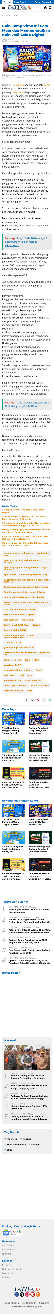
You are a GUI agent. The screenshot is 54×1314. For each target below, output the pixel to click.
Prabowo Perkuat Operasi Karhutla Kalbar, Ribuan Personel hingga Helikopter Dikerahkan (29, 1097)
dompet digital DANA (15, 630)
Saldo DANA (25, 675)
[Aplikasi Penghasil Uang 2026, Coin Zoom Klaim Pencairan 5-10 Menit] (40, 718)
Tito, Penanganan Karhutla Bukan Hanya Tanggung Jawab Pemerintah (29, 1087)
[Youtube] (32, 1294)
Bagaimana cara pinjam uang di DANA (24, 592)
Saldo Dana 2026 (12, 680)
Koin (27, 660)
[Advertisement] (27, 1005)
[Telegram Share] (44, 700)
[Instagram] (27, 1294)
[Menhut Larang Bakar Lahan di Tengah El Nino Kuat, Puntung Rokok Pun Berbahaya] (27, 1057)
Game (4, 21)
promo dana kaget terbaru (18, 670)
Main (36, 660)
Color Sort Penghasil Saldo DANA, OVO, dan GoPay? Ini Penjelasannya (25, 537)
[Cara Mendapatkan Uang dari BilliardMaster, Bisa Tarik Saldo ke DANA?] (40, 773)
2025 (9, 1150)
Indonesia (12, 1139)
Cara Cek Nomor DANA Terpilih (20, 609)
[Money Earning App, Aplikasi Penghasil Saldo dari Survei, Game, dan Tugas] (40, 746)
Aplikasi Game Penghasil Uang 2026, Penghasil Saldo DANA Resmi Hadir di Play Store (29, 961)
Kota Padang (8, 1245)
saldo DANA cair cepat (15, 685)
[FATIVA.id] (19, 7)
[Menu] (4, 7)
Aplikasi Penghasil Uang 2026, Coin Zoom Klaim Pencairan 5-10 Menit (24, 517)
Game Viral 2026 (12, 642)
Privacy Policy (8, 1273)
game (47, 84)
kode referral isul (12, 660)
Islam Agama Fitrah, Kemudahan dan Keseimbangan (29, 910)
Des (9, 39)
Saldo (39, 670)
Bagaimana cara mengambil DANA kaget (26, 587)
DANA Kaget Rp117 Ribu (16, 625)
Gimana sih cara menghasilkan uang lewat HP (26, 653)
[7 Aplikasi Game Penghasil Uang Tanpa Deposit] (13, 718)
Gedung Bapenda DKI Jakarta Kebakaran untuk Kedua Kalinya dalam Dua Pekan (28, 1117)
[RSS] (38, 1294)
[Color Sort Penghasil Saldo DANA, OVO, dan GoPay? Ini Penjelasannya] (13, 773)
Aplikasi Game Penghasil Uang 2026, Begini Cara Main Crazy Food (28, 941)
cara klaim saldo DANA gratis (19, 614)
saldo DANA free (40, 685)
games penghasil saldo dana (19, 647)
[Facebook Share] (26, 700)
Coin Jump (18, 84)
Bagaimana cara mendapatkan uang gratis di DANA (27, 581)
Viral (29, 690)
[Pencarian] (50, 7)
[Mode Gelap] (45, 7)
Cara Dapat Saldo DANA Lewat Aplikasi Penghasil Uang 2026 (29, 951)
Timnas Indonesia (16, 1144)
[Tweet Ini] (32, 700)
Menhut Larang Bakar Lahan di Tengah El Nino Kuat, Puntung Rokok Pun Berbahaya (27, 1076)
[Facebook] (16, 1294)
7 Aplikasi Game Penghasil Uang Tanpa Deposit (23, 511)
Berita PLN (7, 1265)
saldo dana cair (33, 680)
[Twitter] (22, 1294)
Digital (36, 625)
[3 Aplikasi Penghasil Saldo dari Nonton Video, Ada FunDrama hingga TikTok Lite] (13, 746)
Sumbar (35, 1144)
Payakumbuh (8, 1249)
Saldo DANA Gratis (13, 690)
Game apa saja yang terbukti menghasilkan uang (19, 636)
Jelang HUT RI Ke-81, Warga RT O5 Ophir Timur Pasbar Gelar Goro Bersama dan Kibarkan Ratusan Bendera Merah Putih (30, 931)
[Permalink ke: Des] (4, 40)
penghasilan (18, 92)
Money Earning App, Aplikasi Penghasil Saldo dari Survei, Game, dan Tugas (26, 530)
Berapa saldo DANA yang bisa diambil (24, 597)
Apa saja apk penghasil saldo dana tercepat (22, 561)
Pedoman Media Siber (12, 1269)
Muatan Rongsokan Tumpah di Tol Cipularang (29, 1107)
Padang (27, 1139)
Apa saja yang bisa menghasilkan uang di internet (26, 568)
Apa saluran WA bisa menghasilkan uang (26, 574)
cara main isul (11, 620)
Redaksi (6, 1277)
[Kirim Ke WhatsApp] (50, 700)
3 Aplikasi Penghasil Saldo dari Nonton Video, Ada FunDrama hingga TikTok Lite (26, 524)
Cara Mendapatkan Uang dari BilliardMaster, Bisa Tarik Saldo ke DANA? (25, 544)
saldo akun (9, 675)
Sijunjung (6, 1253)
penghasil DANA (12, 665)
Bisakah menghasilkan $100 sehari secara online (26, 603)
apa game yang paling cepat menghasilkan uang (27, 554)
